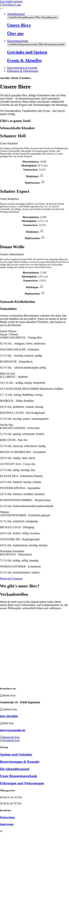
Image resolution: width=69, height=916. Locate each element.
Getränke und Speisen (27, 52)
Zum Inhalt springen (11, 1)
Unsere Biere (19, 25)
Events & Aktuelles (24, 60)
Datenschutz (7, 817)
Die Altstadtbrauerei (14, 769)
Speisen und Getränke (16, 754)
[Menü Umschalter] (1, 8)
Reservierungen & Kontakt (19, 762)
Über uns (15, 33)
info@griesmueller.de (12, 730)
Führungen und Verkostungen (22, 783)
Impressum (6, 824)
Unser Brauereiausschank (18, 776)
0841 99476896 (9, 716)
